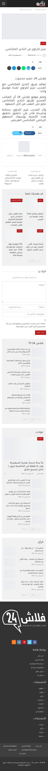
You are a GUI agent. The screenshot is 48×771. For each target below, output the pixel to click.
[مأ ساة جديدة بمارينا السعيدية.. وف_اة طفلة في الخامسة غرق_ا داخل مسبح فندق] (24, 448)
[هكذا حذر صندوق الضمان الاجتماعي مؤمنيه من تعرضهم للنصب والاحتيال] (37, 398)
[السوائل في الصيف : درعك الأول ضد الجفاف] (10, 562)
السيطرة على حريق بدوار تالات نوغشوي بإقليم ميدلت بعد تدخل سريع (18, 505)
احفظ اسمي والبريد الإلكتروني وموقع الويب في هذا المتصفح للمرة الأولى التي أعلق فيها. (25, 325)
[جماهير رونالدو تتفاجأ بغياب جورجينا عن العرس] (34, 205)
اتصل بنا (40, 676)
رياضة (43, 43)
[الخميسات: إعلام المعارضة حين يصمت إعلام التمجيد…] (10, 573)
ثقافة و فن (39, 712)
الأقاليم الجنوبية (16, 200)
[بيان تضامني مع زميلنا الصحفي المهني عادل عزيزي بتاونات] (37, 375)
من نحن (40, 656)
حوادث (41, 725)
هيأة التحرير (39, 660)
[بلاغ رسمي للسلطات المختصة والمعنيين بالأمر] (37, 364)
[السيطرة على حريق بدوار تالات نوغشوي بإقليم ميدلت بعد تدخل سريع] (37, 506)
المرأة (41, 733)
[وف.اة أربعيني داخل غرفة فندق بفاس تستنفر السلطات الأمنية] (37, 483)
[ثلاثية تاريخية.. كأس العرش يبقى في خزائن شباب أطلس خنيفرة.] (34, 235)
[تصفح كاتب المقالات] (24, 146)
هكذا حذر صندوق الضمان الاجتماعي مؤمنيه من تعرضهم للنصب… (18, 397)
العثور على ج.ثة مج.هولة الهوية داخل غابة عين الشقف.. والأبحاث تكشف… (18, 519)
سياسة (40, 700)
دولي (41, 696)
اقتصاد (40, 704)
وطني (41, 692)
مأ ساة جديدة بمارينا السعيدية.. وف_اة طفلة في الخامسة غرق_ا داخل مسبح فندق (25, 466)
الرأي (41, 729)
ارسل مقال (39, 672)
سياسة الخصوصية (36, 664)
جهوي (40, 231)
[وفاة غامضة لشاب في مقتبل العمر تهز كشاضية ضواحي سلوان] (37, 495)
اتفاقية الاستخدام (37, 668)
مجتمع (40, 708)
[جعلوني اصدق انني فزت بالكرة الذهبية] (37, 387)
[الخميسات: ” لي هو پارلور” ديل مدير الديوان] (10, 551)
